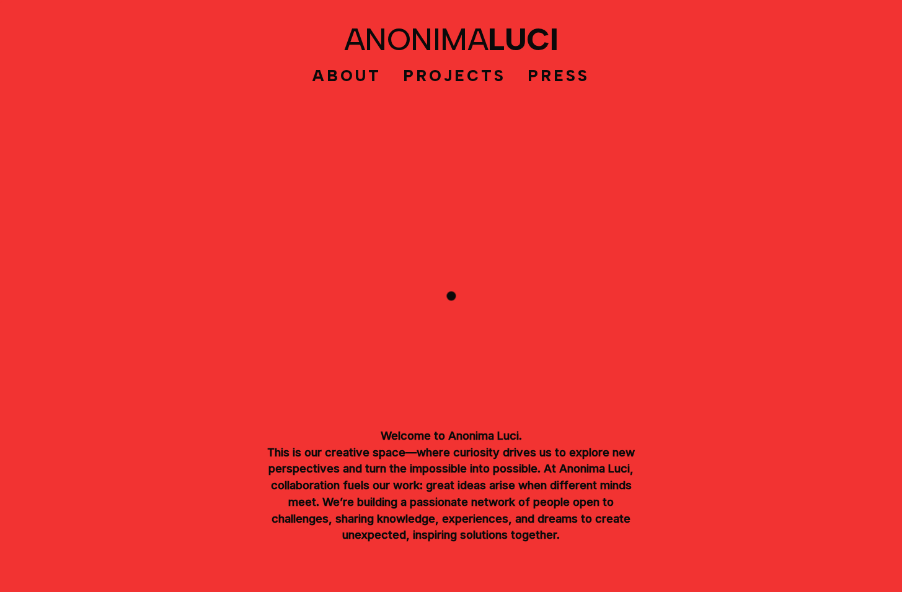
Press (559, 75)
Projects (454, 75)
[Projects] (451, 296)
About (346, 75)
